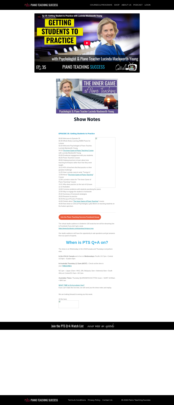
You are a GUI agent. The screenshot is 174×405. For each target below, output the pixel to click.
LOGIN (147, 5)
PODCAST (138, 5)
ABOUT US (126, 5)
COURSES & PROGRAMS (101, 5)
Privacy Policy (94, 400)
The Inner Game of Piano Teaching (80, 175)
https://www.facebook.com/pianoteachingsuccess (76, 228)
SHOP (117, 5)
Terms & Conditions (77, 400)
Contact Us (107, 400)
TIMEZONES (67, 266)
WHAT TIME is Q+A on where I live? (71, 285)
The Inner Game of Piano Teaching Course (78, 150)
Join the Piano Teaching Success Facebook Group (79, 217)
